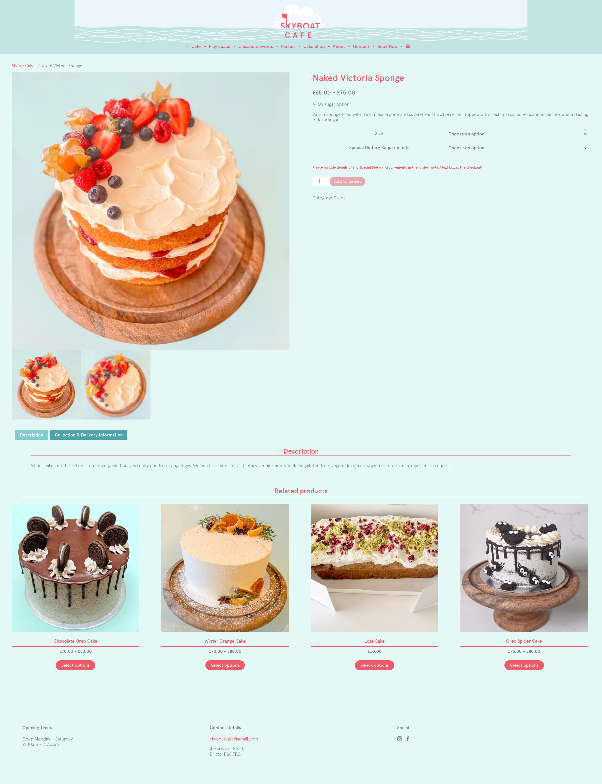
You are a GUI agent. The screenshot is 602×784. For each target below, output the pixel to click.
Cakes (30, 65)
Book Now (387, 46)
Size (379, 133)
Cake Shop (314, 46)
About (339, 46)
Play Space (219, 46)
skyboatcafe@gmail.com (234, 738)
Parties (288, 46)
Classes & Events (255, 46)
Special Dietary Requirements (379, 147)
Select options (75, 665)
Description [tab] (31, 435)
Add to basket (347, 181)
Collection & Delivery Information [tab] (89, 435)
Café (196, 46)
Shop (16, 65)
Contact (361, 46)
